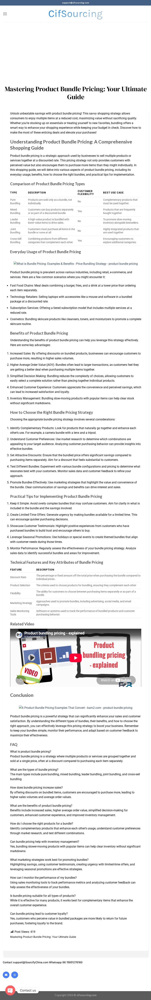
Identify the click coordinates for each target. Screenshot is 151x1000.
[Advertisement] (75, 50)
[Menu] (5, 13)
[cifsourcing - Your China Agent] (75, 13)
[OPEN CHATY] (10, 990)
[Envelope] (6, 975)
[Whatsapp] (14, 975)
